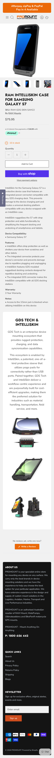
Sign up (13, 718)
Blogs (8, 679)
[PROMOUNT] (27, 17)
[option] (27, 50)
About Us (9, 661)
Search (8, 656)
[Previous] (7, 8)
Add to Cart (27, 164)
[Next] (47, 8)
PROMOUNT (16, 750)
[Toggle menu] (7, 17)
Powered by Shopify (30, 750)
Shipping (9, 674)
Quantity (9, 148)
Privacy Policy (12, 665)
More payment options (27, 180)
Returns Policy (12, 670)
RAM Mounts (14, 113)
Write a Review (30, 547)
